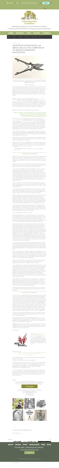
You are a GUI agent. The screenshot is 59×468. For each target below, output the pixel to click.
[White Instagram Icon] (17, 3)
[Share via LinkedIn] (17, 433)
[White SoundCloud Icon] (10, 3)
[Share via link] (19, 433)
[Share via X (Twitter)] (15, 433)
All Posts (9, 36)
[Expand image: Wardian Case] (41, 403)
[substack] (15, 3)
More (40, 36)
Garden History (27, 36)
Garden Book (19, 429)
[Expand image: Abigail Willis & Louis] (18, 403)
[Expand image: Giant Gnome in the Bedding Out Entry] (41, 415)
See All (50, 439)
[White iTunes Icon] (12, 3)
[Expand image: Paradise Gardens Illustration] (29, 403)
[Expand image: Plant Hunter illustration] (18, 415)
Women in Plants (34, 36)
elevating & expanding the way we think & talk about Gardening (29, 26)
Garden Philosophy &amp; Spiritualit (26, 429)
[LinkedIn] (8, 3)
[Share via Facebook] (12, 433)
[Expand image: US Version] (29, 415)
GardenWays (20, 36)
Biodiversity (14, 36)
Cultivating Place (15, 429)
